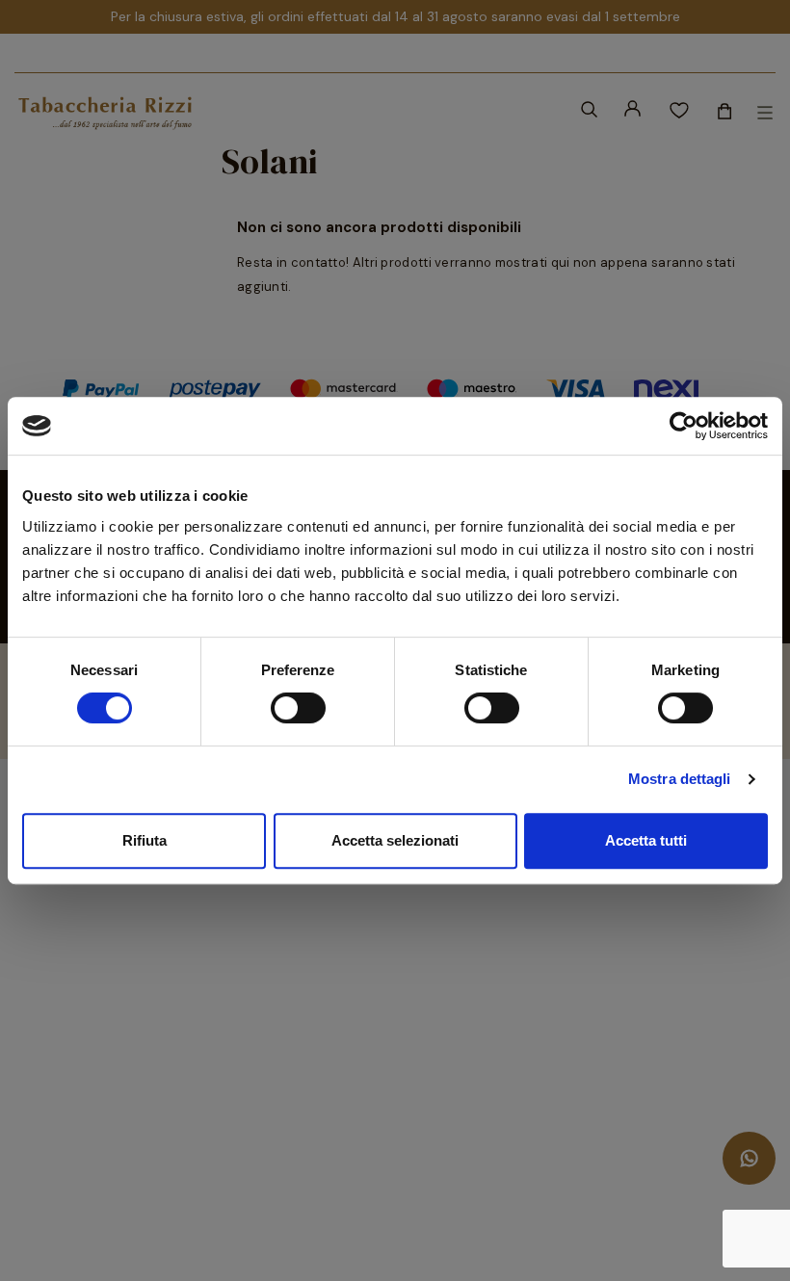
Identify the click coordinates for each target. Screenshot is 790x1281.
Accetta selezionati (395, 840)
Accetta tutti (646, 840)
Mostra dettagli (679, 779)
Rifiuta (144, 840)
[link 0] (683, 425)
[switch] (298, 708)
